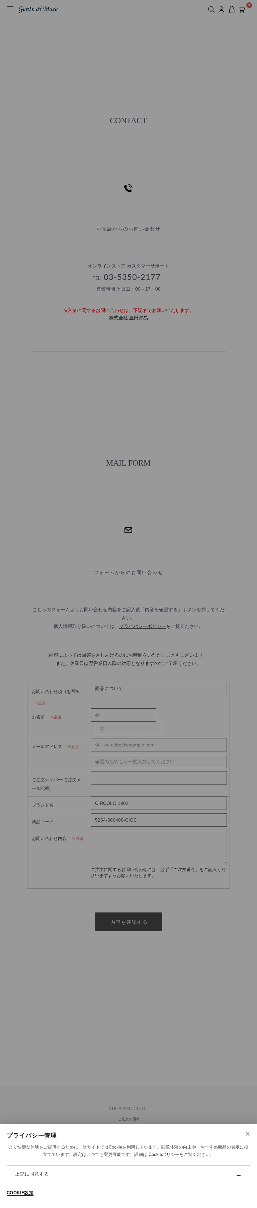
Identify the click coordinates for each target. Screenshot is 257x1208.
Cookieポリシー (164, 1154)
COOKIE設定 (20, 1192)
